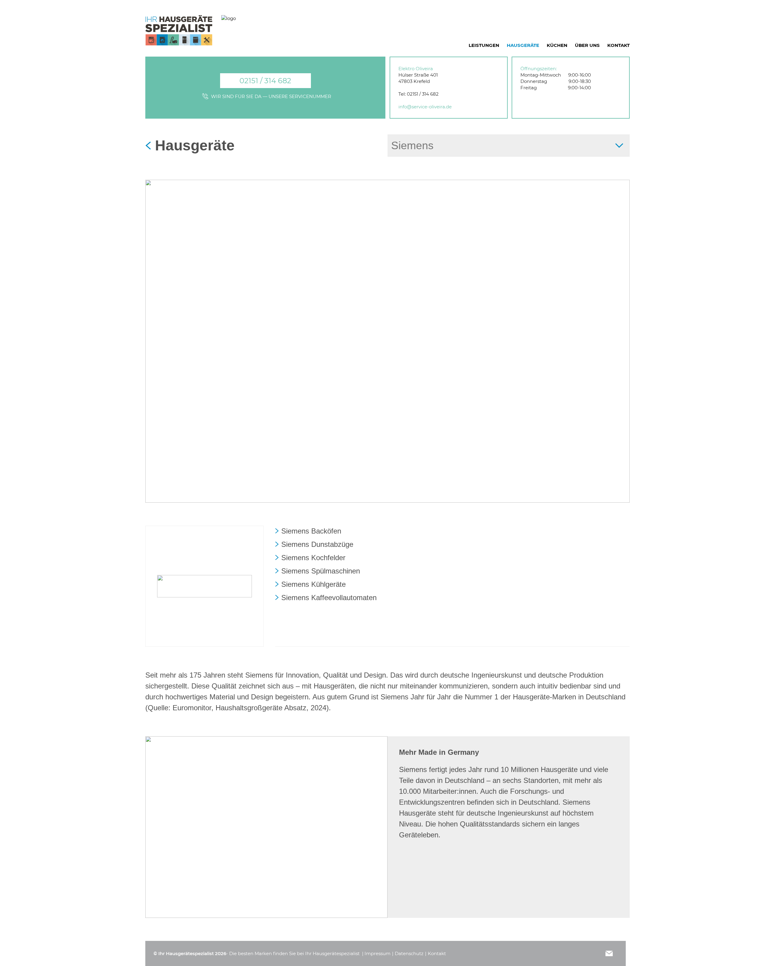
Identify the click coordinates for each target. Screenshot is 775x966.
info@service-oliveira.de (425, 107)
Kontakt (437, 953)
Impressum (377, 953)
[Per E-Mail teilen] (609, 953)
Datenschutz (409, 953)
